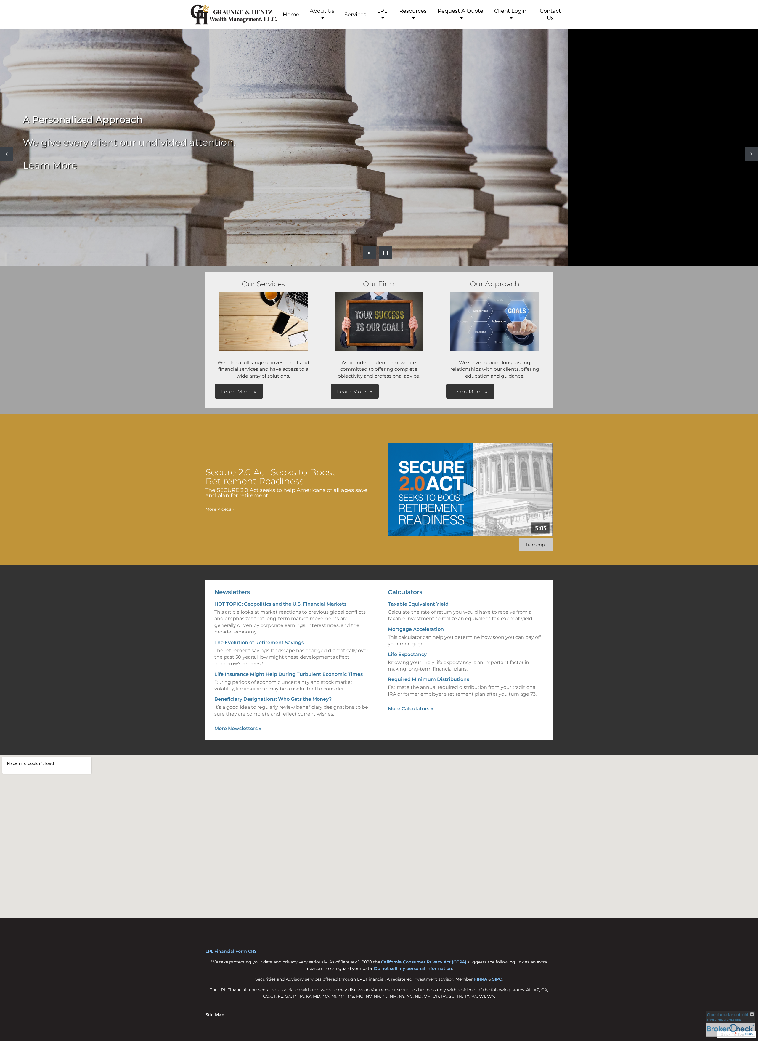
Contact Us (550, 14)
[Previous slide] (6, 154)
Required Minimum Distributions (428, 679)
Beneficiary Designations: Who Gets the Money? (273, 699)
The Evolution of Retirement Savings (259, 642)
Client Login (510, 11)
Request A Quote (460, 11)
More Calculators (410, 708)
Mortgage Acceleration (416, 629)
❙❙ (386, 252)
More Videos (220, 509)
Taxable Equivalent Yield (418, 604)
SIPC (497, 979)
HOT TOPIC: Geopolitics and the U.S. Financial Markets (280, 604)
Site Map (214, 1014)
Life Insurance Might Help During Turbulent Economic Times (288, 674)
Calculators (405, 592)
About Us (322, 11)
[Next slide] (751, 154)
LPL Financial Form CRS (231, 951)
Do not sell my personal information (413, 968)
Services (355, 14)
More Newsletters (237, 728)
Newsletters (232, 592)
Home (291, 14)
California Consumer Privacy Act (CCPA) (423, 962)
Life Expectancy (407, 654)
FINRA (480, 979)
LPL (382, 11)
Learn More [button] (236, 391)
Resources (413, 11)
